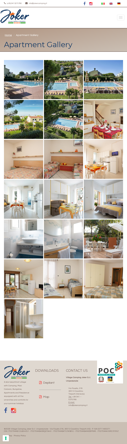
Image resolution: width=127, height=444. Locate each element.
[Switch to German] (119, 4)
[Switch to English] (111, 4)
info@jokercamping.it (37, 3)
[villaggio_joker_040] (63, 79)
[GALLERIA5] (23, 159)
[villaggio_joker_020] (23, 119)
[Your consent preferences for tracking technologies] (6, 438)
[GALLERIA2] (63, 239)
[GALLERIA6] (103, 239)
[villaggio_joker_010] (63, 119)
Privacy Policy (20, 436)
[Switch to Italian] (103, 4)
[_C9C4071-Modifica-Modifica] (63, 199)
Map (46, 396)
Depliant (49, 382)
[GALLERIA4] (23, 239)
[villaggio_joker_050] (23, 79)
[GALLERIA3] (63, 159)
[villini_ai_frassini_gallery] (103, 119)
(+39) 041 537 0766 (14, 3)
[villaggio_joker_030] (103, 79)
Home (8, 35)
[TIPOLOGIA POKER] (103, 159)
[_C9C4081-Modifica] (23, 199)
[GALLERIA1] (23, 278)
